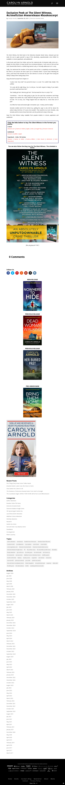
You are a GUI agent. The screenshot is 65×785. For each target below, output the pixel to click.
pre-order (27, 560)
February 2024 (10, 643)
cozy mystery (28, 544)
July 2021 (9, 716)
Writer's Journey (11, 534)
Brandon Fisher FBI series (44, 541)
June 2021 (9, 719)
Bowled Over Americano (30, 541)
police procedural (19, 560)
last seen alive (19, 555)
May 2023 (9, 664)
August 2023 (10, 656)
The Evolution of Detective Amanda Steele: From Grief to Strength (25, 491)
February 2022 (10, 701)
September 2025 (11, 602)
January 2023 (10, 675)
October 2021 (10, 709)
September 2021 (11, 711)
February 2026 (10, 589)
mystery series (26, 557)
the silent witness (20, 566)
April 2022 (9, 696)
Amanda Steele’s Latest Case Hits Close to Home (20, 486)
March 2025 (10, 615)
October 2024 (10, 628)
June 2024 (9, 633)
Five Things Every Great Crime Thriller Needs (19, 483)
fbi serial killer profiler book (43, 549)
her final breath (37, 552)
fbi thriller (54, 549)
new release (41, 557)
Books (16, 779)
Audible (15, 134)
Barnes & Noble (20, 128)
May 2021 (9, 722)
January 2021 (10, 729)
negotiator (34, 557)
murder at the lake (11, 557)
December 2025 (11, 594)
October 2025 (10, 599)
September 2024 (11, 630)
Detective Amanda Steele (37, 18)
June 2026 (9, 578)
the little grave (10, 566)
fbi (24, 549)
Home (10, 779)
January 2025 (10, 620)
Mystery (19, 557)
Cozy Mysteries (19, 544)
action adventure (11, 541)
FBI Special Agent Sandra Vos (15, 511)
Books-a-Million (30, 139)
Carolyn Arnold (12, 18)
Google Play (38, 128)
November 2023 (11, 649)
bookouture (20, 541)
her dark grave (28, 552)
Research (9, 521)
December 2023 (11, 646)
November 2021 (11, 706)
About (46, 779)
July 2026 (9, 576)
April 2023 (9, 667)
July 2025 (9, 607)
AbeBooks (49, 139)
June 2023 (9, 662)
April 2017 (9, 750)
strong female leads (40, 563)
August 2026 (10, 573)
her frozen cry (46, 552)
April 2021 (9, 724)
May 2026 (9, 581)
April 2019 (9, 740)
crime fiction (36, 544)
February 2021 (10, 727)
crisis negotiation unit (12, 547)
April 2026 (9, 584)
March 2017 (10, 753)
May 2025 (9, 612)
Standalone (10, 529)
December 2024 (11, 623)
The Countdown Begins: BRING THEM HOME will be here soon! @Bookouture (28, 494)
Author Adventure (11, 500)
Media (53, 779)
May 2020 (9, 735)
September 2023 (11, 654)
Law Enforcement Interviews (14, 514)
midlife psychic (45, 555)
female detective (11, 552)
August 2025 (10, 604)
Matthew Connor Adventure (14, 516)
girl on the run (20, 552)
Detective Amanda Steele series (40, 547)
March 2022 (10, 698)
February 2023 (10, 672)
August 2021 (10, 714)
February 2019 (10, 742)
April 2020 (9, 737)
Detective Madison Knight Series (15, 508)
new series (48, 557)
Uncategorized (10, 532)
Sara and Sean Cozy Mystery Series (16, 527)
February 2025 (10, 617)
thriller (27, 566)
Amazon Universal (48, 128)
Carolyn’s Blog (26, 779)
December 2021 (11, 703)
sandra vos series (36, 560)
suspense (49, 563)
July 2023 (9, 659)
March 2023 (10, 669)
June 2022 (9, 690)
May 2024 (9, 636)
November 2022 (11, 680)
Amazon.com (11, 128)
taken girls (55, 563)
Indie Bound (40, 139)
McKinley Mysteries (12, 519)
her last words (10, 555)
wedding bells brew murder (37, 566)
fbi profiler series (31, 549)
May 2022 (9, 693)
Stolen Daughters (29, 563)
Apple (27, 128)
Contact (25, 781)
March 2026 (10, 586)
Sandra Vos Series (11, 524)
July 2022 (9, 688)
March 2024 (10, 641)
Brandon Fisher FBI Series (14, 503)
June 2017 (9, 748)
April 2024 (9, 638)
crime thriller (44, 544)
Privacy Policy (36, 781)
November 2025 (11, 597)
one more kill (10, 560)
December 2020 (11, 732)
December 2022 (11, 677)
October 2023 (10, 651)
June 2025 (9, 610)
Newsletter (38, 779)
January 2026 (10, 591)
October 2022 (10, 683)
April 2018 (9, 745)
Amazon (10, 134)
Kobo (32, 128)
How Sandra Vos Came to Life (15, 488)
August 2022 (10, 685)
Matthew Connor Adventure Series (32, 555)
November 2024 (11, 625)
